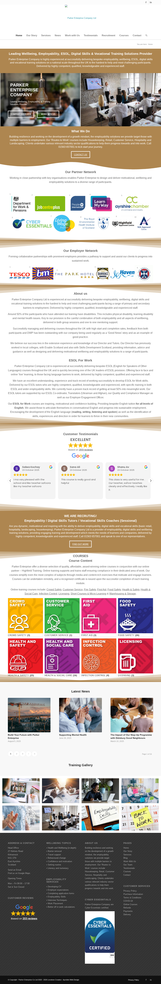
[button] (150, 480)
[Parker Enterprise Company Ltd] (80, 18)
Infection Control (48, 593)
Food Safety (114, 589)
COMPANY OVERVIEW (21, 114)
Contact (126, 875)
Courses (127, 871)
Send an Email (14, 870)
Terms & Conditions (132, 897)
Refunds (127, 908)
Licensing (63, 593)
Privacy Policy (130, 891)
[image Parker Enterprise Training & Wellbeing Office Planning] (141, 792)
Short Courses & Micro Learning (88, 593)
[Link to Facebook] (146, 2)
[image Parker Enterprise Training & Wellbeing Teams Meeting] (22, 792)
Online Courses (130, 904)
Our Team (127, 865)
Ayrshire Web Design (71, 980)
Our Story (127, 851)
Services (127, 854)
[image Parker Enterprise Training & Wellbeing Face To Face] (62, 819)
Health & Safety (130, 589)
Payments (128, 911)
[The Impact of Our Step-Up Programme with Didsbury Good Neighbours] (132, 715)
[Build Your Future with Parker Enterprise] (29, 715)
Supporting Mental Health (73, 735)
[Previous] (3, 100)
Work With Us (129, 861)
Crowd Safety (54, 589)
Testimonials (129, 868)
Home (126, 848)
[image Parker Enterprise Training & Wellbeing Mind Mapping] (22, 819)
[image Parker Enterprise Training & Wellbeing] (141, 819)
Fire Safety (90, 589)
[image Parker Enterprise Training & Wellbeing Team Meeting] (62, 792)
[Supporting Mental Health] (80, 715)
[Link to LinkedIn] (150, 2)
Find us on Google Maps (19, 873)
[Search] (145, 35)
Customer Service (73, 589)
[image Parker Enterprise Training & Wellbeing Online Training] (101, 792)
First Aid (101, 589)
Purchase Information (133, 894)
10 (92, 122)
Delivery (127, 914)
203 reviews (86, 449)
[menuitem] (19, 35)
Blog (125, 858)
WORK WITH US (48, 114)
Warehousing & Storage (122, 593)
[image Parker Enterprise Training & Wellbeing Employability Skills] (101, 819)
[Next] (158, 100)
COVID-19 (128, 901)
